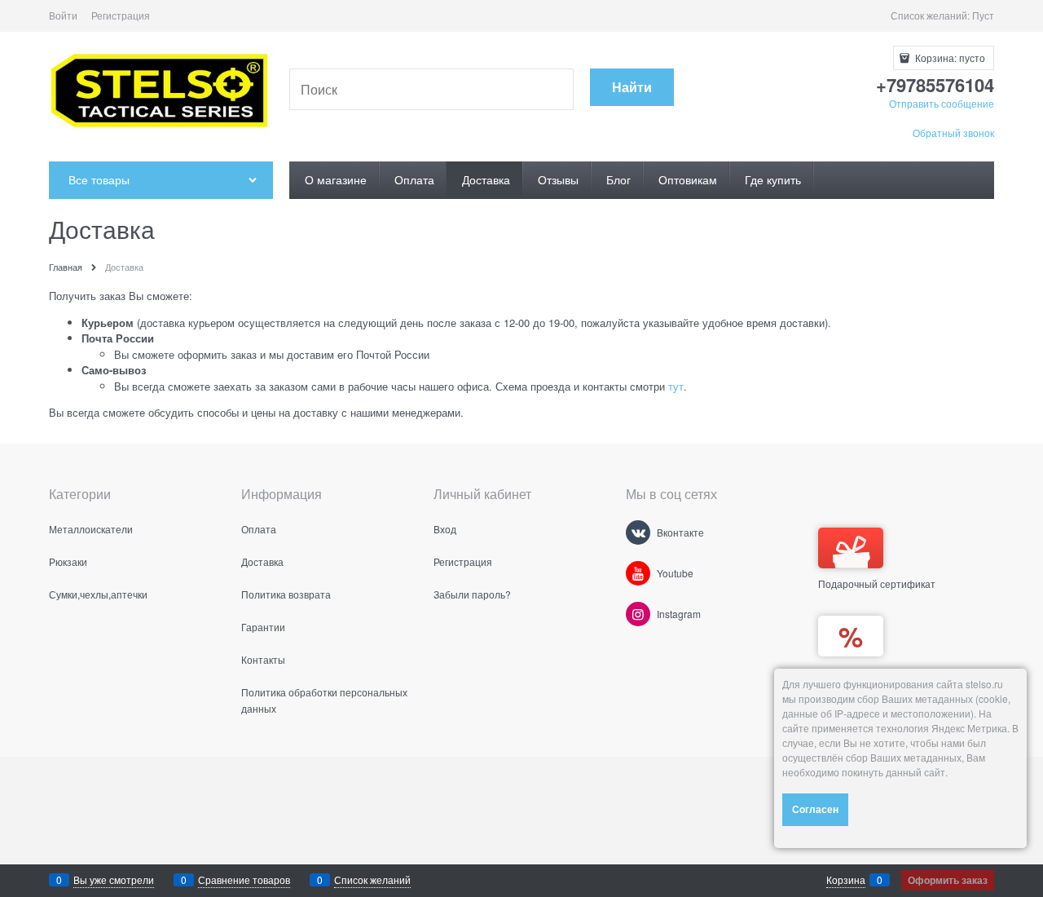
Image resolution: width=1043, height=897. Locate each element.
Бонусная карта (854, 671)
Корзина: (949, 57)
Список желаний (372, 879)
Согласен (815, 809)
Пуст (983, 15)
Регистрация (120, 15)
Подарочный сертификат (876, 583)
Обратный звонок (953, 132)
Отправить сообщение (941, 103)
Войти (63, 15)
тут (676, 386)
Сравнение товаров (244, 879)
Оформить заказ (948, 880)
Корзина (845, 879)
